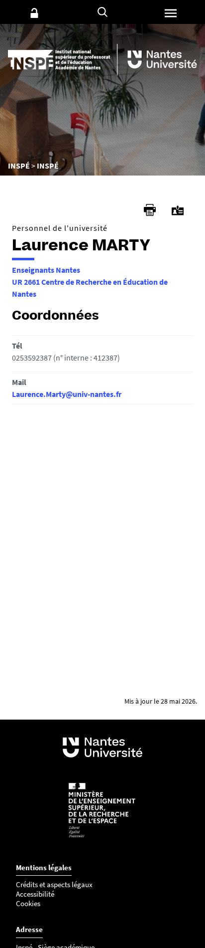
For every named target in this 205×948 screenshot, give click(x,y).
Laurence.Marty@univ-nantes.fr (66, 394)
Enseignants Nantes (46, 270)
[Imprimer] (149, 209)
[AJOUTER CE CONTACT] (177, 210)
